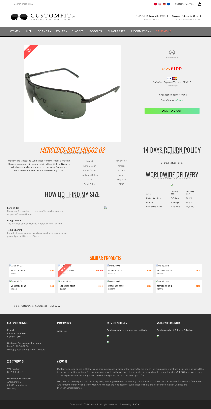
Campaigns (163, 31)
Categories (27, 306)
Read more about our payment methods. (127, 330)
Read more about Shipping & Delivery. (176, 330)
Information (140, 31)
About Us (62, 331)
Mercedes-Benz (59, 149)
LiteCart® (137, 404)
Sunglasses (116, 31)
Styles (60, 31)
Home (16, 306)
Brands (44, 31)
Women (15, 31)
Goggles (95, 31)
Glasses (78, 31)
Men (29, 31)
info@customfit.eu (16, 333)
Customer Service (184, 4)
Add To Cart (172, 110)
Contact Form (14, 336)
